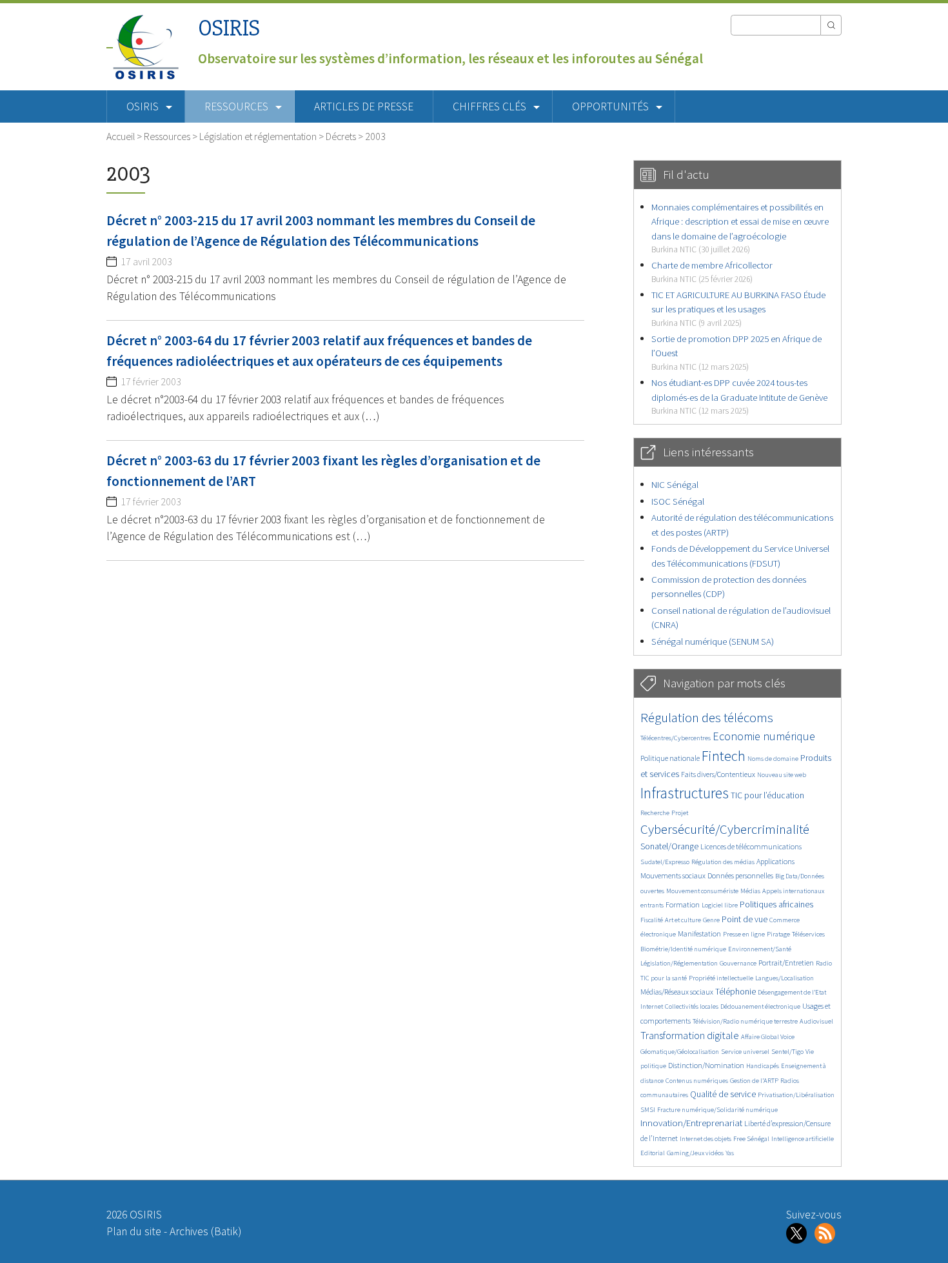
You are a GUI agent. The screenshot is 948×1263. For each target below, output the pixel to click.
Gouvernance (738, 963)
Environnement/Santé (759, 949)
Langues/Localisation (784, 978)
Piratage (778, 934)
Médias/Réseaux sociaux (676, 991)
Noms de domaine (772, 758)
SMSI (647, 1110)
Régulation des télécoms (706, 717)
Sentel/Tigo (787, 1051)
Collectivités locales (691, 1006)
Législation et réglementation (258, 136)
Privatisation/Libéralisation (796, 1095)
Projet (679, 813)
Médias (750, 891)
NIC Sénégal (674, 484)
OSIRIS (229, 28)
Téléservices (808, 934)
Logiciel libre (720, 905)
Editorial (652, 1153)
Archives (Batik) (205, 1231)
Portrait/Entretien (786, 962)
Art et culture (683, 920)
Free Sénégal (751, 1139)
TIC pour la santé (663, 978)
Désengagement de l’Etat (792, 992)
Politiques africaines (776, 904)
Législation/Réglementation (679, 963)
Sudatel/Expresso (664, 862)
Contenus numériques (697, 1080)
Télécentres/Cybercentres (675, 738)
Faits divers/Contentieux (718, 774)
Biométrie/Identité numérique (683, 949)
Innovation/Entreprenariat (691, 1122)
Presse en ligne (744, 934)
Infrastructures (684, 793)
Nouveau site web (781, 775)
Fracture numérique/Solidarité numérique (717, 1110)
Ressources (167, 136)
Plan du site (133, 1231)
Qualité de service (723, 1094)
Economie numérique (764, 736)
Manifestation (699, 933)
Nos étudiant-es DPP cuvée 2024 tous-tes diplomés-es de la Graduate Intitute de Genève (739, 396)
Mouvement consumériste (702, 891)
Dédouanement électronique (760, 1006)
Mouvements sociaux (673, 875)
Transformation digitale (689, 1035)
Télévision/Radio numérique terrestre (745, 1021)
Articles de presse (363, 106)
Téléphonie (735, 991)
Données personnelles (740, 875)
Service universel (745, 1051)
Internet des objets (705, 1139)
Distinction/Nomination (706, 1065)
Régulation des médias (723, 862)
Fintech (724, 756)
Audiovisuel (816, 1021)
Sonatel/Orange (669, 846)
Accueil (120, 136)
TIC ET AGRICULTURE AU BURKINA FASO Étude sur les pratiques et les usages (738, 308)
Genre (711, 920)
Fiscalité (651, 920)
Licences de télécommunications (751, 846)
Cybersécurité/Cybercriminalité (724, 829)
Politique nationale (670, 758)
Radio (824, 963)
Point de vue (744, 919)
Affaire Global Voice (768, 1037)
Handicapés (762, 1066)
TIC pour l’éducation (767, 795)
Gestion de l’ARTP (754, 1080)
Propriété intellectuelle (721, 978)
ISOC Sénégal (677, 501)
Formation (683, 904)
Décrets (341, 136)
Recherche (654, 813)
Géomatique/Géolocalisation (679, 1051)
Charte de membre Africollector (712, 271)
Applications (775, 861)
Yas (730, 1153)
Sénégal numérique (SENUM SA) (712, 641)
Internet (651, 1006)
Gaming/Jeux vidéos (695, 1153)
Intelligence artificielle (802, 1139)
